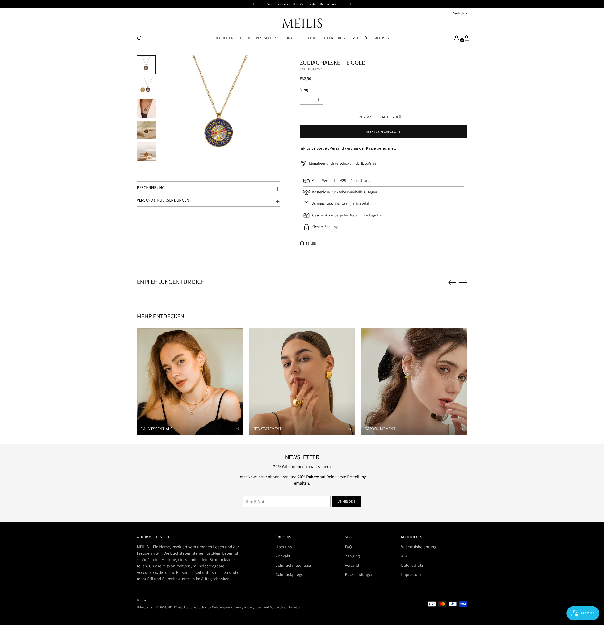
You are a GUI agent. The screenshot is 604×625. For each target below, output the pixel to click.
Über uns (284, 546)
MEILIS (172, 607)
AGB (405, 556)
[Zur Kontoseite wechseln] (454, 38)
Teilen (311, 243)
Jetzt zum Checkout (383, 132)
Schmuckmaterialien (294, 565)
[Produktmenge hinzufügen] (304, 99)
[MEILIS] (302, 23)
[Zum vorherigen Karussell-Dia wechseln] (452, 283)
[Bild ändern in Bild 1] (146, 64)
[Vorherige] (253, 4)
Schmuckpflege (289, 574)
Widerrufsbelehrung (418, 546)
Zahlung (352, 556)
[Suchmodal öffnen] (139, 38)
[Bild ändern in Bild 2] (146, 86)
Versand (337, 148)
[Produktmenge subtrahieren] (318, 99)
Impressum (411, 574)
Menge (305, 89)
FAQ (348, 546)
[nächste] (350, 4)
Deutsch (458, 13)
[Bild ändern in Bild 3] (146, 108)
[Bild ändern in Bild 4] (146, 130)
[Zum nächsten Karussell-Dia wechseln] (463, 282)
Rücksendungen (359, 574)
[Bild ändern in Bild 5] (146, 151)
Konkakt (283, 556)
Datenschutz (412, 565)
